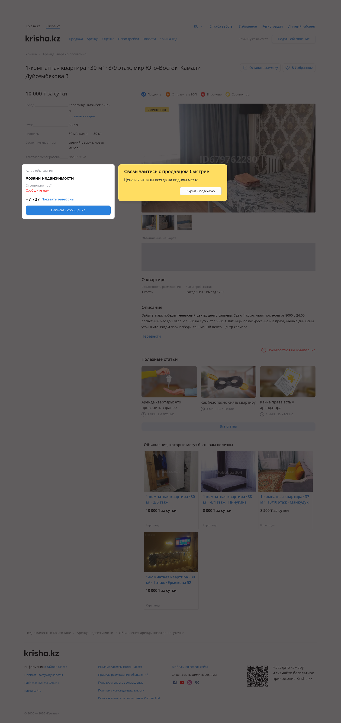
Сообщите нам (37, 190)
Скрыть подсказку (201, 191)
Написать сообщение (68, 210)
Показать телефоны (58, 199)
